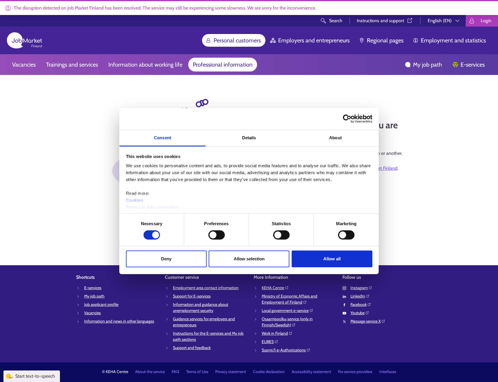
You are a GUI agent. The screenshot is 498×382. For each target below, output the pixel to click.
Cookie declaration (269, 371)
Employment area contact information (206, 287)
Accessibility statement (311, 371)
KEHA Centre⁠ (273, 287)
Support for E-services (192, 296)
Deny (166, 258)
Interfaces (387, 371)
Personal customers (237, 40)
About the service (150, 371)
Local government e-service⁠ (285, 310)
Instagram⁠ (359, 287)
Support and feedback (192, 347)
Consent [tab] (162, 137)
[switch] (216, 235)
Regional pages (385, 40)
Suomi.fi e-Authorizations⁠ (284, 350)
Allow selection (249, 258)
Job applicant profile (101, 304)
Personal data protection (152, 206)
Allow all (332, 258)
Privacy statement (230, 371)
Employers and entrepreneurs (314, 40)
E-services (473, 64)
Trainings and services (72, 64)
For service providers (355, 371)
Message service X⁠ (365, 321)
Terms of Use (197, 371)
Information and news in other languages (119, 321)
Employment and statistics (453, 40)
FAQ (175, 371)
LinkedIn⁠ (357, 296)
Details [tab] (249, 137)
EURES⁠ (268, 341)
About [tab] (335, 137)
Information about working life (145, 64)
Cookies (135, 199)
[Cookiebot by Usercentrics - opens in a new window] (347, 118)
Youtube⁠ (357, 312)
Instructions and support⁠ (380, 20)
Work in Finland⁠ (275, 333)
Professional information (222, 64)
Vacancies (24, 64)
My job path (427, 64)
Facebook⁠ (358, 304)
